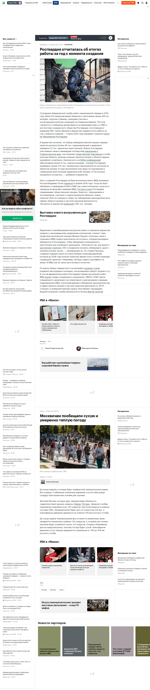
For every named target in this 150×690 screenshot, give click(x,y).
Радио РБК (12, 3)
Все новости (9, 39)
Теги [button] (49, 341)
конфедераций (93, 159)
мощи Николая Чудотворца (89, 153)
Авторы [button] (43, 341)
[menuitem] (31, 3)
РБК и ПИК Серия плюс (10, 487)
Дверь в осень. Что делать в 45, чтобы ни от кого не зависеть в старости (132, 68)
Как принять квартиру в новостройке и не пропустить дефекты (132, 44)
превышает (69, 203)
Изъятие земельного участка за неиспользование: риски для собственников (129, 428)
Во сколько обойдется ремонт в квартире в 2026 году (129, 417)
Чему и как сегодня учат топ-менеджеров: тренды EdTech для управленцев (130, 56)
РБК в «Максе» (50, 300)
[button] (138, 3)
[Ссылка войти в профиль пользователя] (146, 2)
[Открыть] (17, 3)
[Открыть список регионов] (138, 3)
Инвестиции (7, 60)
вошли (48, 276)
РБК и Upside (7, 419)
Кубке (83, 159)
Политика (6, 71)
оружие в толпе (92, 267)
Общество (6, 408)
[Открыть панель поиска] (142, 2)
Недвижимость (8, 568)
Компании (6, 186)
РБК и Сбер (6, 152)
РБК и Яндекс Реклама (10, 374)
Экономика (6, 261)
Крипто (5, 164)
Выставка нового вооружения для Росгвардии (63, 214)
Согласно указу (84, 188)
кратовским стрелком (50, 247)
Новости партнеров (52, 623)
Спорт (5, 230)
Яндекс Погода (81, 503)
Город (42, 411)
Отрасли (6, 50)
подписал (68, 183)
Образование (7, 387)
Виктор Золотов (95, 291)
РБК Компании (122, 48)
